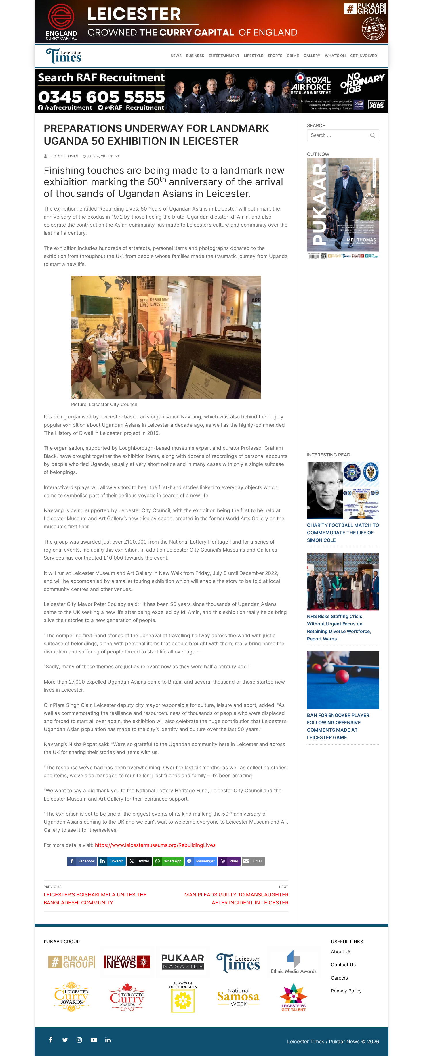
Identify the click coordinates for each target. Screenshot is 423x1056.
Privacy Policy (346, 991)
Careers (339, 978)
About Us (341, 951)
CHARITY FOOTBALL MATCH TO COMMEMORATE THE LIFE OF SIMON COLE (343, 532)
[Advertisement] (343, 355)
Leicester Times (62, 156)
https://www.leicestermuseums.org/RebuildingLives (155, 845)
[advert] (211, 41)
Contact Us (343, 964)
